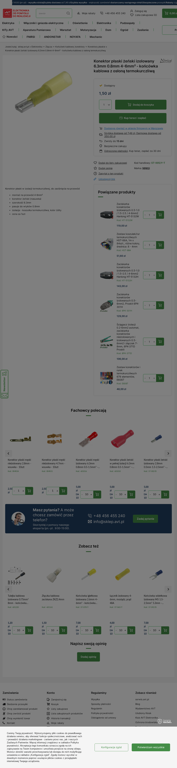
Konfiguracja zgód (111, 747)
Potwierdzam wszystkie (151, 747)
